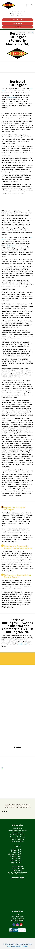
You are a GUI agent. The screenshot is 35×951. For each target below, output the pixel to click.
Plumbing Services (17, 833)
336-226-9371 (21, 14)
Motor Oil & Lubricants (17, 839)
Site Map (25, 946)
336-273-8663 (21, 12)
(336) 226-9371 (22, 644)
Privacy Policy (16, 946)
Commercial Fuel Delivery (17, 837)
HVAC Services (17, 828)
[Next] (29, 717)
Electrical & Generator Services (17, 831)
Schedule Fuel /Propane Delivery (17, 20)
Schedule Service (17, 23)
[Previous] (5, 717)
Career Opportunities (17, 841)
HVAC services (11, 97)
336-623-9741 (19, 16)
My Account (17, 27)
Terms (9, 946)
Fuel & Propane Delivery (17, 835)
